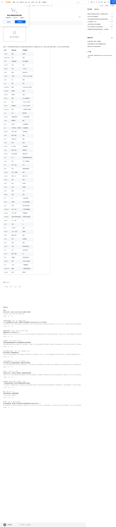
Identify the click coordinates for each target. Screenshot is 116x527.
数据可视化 (23, 361)
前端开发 (26, 330)
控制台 (105, 2)
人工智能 (9, 371)
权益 (26, 2)
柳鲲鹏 (4, 310)
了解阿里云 (44, 2)
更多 (112, 37)
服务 (40, 2)
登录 (113, 2)
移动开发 (17, 330)
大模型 (13, 2)
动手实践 (29, 5)
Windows (24, 320)
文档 (99, 2)
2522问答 (28, 524)
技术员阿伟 (5, 381)
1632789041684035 (7, 320)
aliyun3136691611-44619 (8, 351)
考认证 (37, 5)
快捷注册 (9, 22)
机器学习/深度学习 (12, 381)
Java (17, 320)
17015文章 (22, 524)
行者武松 (10, 524)
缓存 (7, 391)
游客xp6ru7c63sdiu (7, 330)
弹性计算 (14, 340)
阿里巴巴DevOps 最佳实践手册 (94, 46)
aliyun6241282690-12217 (8, 361)
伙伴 (36, 2)
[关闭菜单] (2, 2)
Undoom (4, 371)
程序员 (11, 286)
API (11, 401)
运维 (18, 340)
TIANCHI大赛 (42, 5)
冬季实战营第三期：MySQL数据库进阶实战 (96, 44)
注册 (108, 2)
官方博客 (33, 5)
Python (15, 286)
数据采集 (19, 381)
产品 (17, 2)
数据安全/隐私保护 (17, 401)
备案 (102, 2)
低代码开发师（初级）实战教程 (94, 41)
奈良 (4, 391)
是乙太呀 (5, 401)
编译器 (20, 320)
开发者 (20, 286)
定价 (29, 2)
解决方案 (21, 2)
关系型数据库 (23, 351)
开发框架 (22, 330)
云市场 (32, 2)
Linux (13, 391)
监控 (19, 351)
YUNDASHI (5, 340)
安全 (21, 340)
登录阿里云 (20, 21)
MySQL (28, 351)
